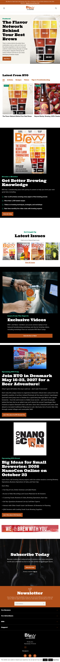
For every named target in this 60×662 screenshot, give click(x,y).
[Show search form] (56, 8)
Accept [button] (45, 660)
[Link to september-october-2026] (9, 251)
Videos (26, 80)
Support (4, 627)
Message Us (25, 651)
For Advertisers (7, 616)
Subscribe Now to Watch (30, 336)
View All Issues (30, 262)
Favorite (31, 86)
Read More (7, 58)
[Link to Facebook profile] (25, 657)
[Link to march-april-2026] (51, 251)
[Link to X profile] (34, 657)
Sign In (35, 571)
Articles (10, 80)
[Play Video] (30, 293)
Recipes (18, 80)
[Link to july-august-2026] (23, 251)
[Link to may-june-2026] (37, 251)
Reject (50, 660)
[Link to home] (30, 8)
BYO (2, 621)
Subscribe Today (7, 214)
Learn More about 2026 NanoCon (12, 515)
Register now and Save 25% (32, 3)
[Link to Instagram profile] (30, 657)
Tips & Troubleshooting (41, 80)
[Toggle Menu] (4, 8)
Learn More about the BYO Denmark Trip (14, 415)
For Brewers (6, 610)
